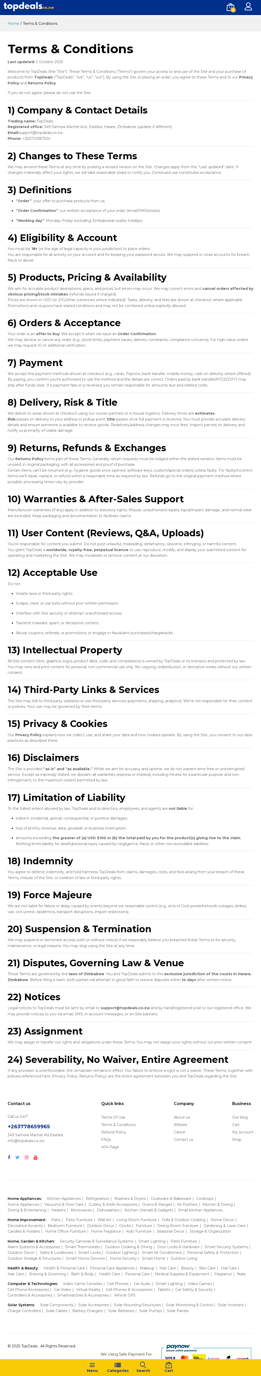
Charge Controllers (24, 1311)
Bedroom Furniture (65, 1225)
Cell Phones (117, 1283)
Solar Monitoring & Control (189, 1305)
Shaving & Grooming (47, 1274)
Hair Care (168, 1268)
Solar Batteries (121, 1311)
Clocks (125, 1225)
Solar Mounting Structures (137, 1305)
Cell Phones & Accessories (129, 1289)
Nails (241, 1274)
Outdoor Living (184, 1258)
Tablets (164, 1289)
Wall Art (104, 1220)
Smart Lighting (151, 1241)
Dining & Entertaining (27, 1210)
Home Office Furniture (65, 1231)
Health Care (109, 1274)
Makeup (147, 1268)
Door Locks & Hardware (178, 1247)
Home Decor (222, 1220)
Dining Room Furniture (178, 1225)
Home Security (123, 1258)
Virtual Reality (88, 1289)
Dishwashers (108, 1210)
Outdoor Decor (100, 1225)
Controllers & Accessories (30, 1295)
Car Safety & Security (194, 1289)
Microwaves (81, 1210)
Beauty (187, 1268)
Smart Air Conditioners (162, 1252)
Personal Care (137, 1274)
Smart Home (153, 1258)
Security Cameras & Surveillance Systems (96, 1241)
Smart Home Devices (85, 1258)
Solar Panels (178, 1311)
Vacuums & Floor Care (64, 1204)
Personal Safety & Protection (213, 1252)
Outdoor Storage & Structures (34, 1258)
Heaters (58, 1210)
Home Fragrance (106, 1231)
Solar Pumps (150, 1311)
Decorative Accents (25, 1225)
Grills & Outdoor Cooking (183, 1220)
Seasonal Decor (171, 1231)
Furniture (144, 1225)
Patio (56, 1220)
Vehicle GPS (125, 1295)
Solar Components (56, 1305)
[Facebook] (9, 1157)
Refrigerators (97, 1198)
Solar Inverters (231, 1305)
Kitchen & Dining (218, 1204)
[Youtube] (35, 1157)
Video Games (200, 1283)
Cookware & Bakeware (171, 1198)
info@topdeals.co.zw (26, 1141)
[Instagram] (27, 1157)
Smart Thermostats (82, 1247)
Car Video (62, 1289)
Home (13, 23)
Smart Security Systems (226, 1247)
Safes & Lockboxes (56, 1252)
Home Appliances (23, 1204)
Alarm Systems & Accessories (34, 1247)
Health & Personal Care (64, 1268)
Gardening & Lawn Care (225, 1225)
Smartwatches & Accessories (83, 1295)
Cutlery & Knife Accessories (113, 1204)
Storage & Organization (210, 1231)
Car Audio (142, 1283)
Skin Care (207, 1268)
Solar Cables (56, 1311)
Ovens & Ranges (157, 1204)
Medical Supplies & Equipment (182, 1274)
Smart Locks (89, 1252)
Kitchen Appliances (64, 1198)
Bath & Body (82, 1274)
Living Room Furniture (136, 1220)
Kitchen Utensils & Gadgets (148, 1210)
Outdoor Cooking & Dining (128, 1247)
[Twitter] (17, 1157)
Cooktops (204, 1198)
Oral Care (229, 1268)
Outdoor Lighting (121, 1252)
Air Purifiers (187, 1204)
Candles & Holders (24, 1231)
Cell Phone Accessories (28, 1289)
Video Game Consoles (82, 1283)
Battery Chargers (87, 1311)
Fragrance (223, 1274)
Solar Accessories (93, 1305)
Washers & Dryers (130, 1198)
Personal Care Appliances (112, 1268)
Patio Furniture (79, 1220)
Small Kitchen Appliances (200, 1210)
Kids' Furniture (139, 1231)
